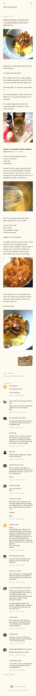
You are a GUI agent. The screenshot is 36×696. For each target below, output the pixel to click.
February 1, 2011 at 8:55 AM (16, 395)
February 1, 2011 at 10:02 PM (17, 655)
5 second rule (17, 151)
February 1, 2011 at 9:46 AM (17, 427)
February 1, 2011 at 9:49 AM (17, 446)
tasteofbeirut (13, 661)
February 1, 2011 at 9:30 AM (17, 412)
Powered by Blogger (20, 686)
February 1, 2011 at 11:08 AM (17, 493)
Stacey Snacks (10, 7)
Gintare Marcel (23, 690)
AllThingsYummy (15, 556)
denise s (12, 524)
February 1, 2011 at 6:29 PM (17, 611)
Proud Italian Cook (15, 418)
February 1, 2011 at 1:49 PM (16, 565)
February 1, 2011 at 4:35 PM (17, 582)
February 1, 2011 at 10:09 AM (17, 480)
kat (10, 452)
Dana (11, 433)
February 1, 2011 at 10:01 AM (17, 459)
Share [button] (4, 373)
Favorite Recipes (12, 376)
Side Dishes (20, 376)
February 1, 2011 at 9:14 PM (16, 643)
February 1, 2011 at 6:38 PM (17, 628)
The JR (11, 386)
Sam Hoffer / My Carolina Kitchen (20, 401)
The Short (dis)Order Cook (18, 588)
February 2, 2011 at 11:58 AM (17, 670)
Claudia (11, 634)
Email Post (11, 373)
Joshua (11, 617)
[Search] (31, 3)
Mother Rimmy (14, 465)
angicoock (12, 485)
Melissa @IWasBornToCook (18, 649)
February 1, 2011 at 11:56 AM (17, 519)
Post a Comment (9, 674)
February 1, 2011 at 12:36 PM (17, 550)
